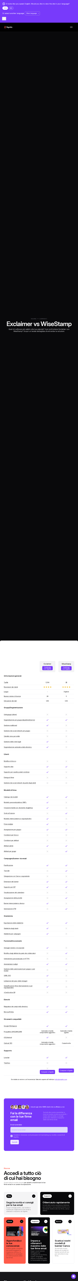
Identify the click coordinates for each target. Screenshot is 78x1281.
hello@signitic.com (61, 1079)
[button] (71, 27)
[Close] (4, 18)
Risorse (33, 319)
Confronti (43, 319)
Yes (5, 8)
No (11, 8)
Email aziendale (16, 1125)
